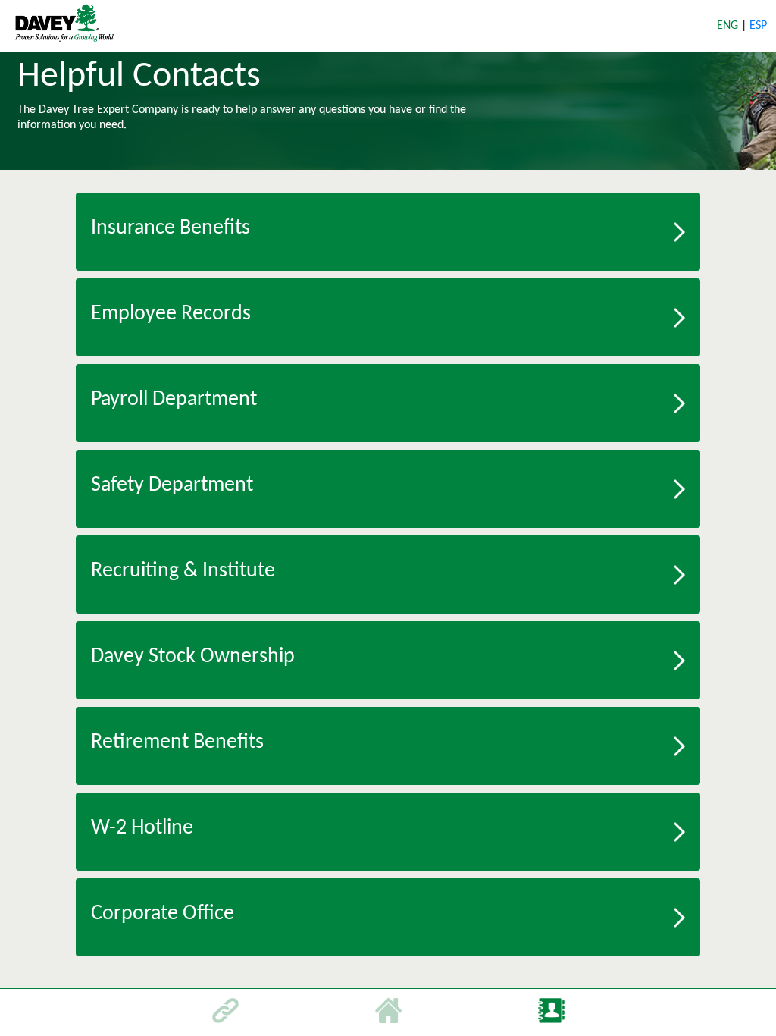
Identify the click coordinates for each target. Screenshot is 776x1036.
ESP (758, 26)
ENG (729, 26)
